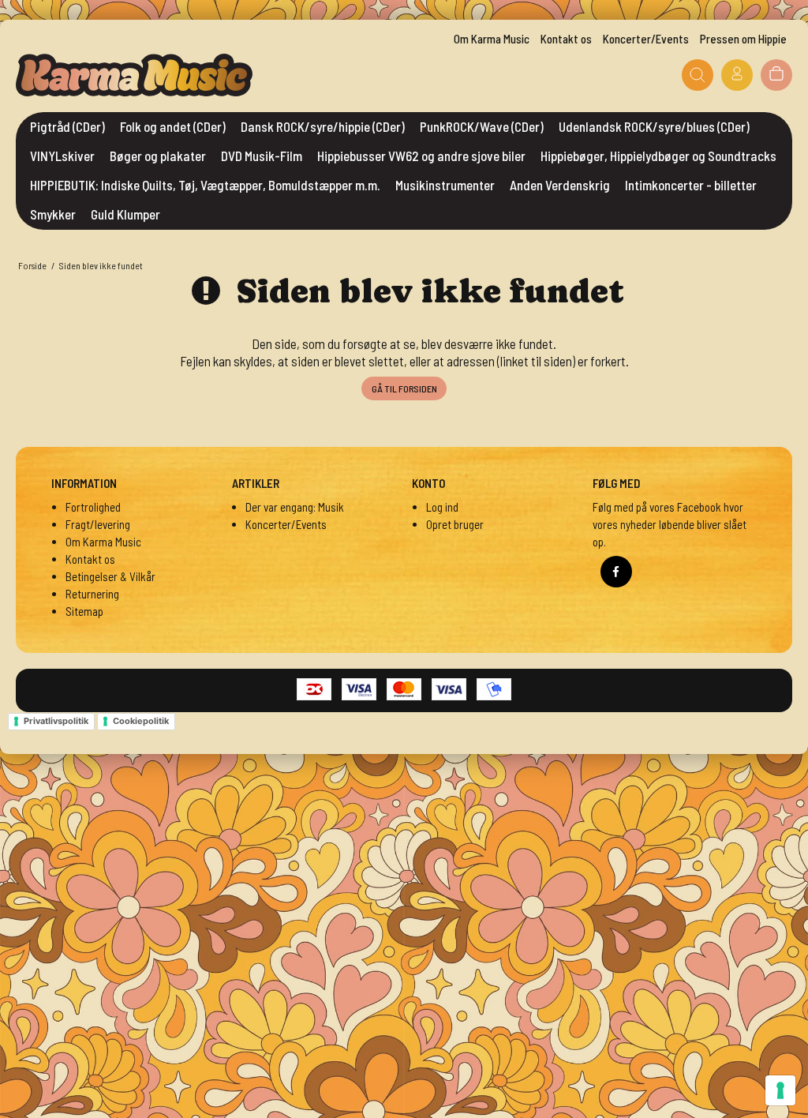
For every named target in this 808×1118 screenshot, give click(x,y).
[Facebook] (616, 571)
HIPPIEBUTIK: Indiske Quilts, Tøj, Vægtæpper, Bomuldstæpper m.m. (205, 185)
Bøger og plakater (158, 155)
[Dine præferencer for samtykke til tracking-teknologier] (780, 1090)
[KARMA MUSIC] (134, 75)
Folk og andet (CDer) (173, 126)
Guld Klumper (125, 214)
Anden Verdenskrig (560, 185)
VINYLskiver (62, 155)
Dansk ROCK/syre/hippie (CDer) (323, 126)
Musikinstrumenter (445, 185)
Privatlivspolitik (56, 720)
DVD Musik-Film (261, 155)
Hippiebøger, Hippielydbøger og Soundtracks (658, 155)
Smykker (53, 214)
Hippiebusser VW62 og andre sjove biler (421, 155)
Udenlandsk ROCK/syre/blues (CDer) (654, 126)
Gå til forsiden (404, 388)
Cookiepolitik (141, 720)
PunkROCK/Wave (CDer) (482, 126)
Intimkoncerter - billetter (691, 185)
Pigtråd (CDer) (67, 126)
